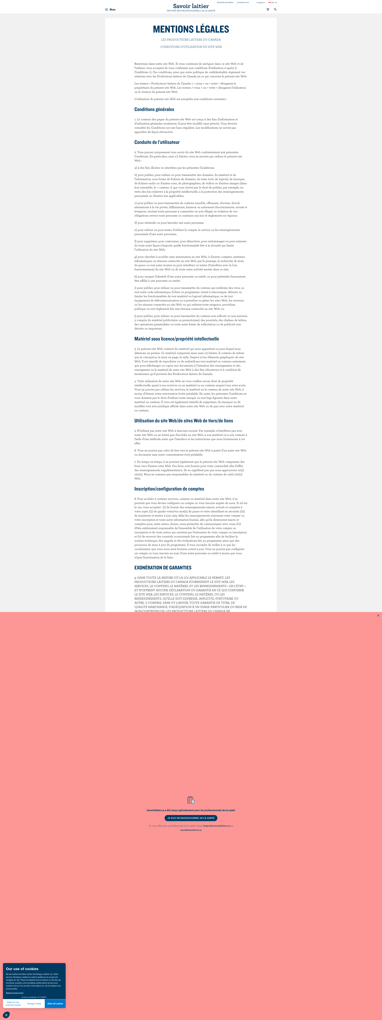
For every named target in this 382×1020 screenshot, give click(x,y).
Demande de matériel (225, 2)
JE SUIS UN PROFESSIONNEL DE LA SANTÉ (191, 818)
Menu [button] (112, 9)
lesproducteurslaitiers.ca (216, 825)
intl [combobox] (273, 2)
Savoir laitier (191, 6)
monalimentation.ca (191, 829)
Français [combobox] (260, 2)
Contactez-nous (243, 2)
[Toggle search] (275, 10)
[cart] (268, 10)
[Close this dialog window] (378, 615)
